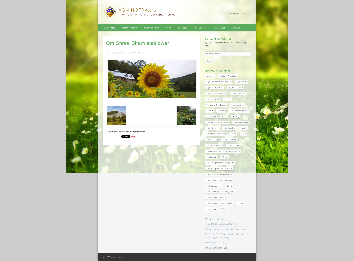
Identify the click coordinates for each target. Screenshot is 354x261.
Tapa (223, 209)
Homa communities (242, 122)
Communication (238, 105)
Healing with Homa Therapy (217, 122)
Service (230, 186)
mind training (212, 139)
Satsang (182, 27)
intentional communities (216, 134)
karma (234, 134)
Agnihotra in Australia (215, 87)
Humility (244, 128)
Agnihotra (110, 27)
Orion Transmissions (214, 145)
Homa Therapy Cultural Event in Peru (221, 224)
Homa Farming (130, 27)
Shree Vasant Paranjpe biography (219, 203)
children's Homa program (217, 105)
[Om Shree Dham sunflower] (151, 79)
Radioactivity (212, 157)
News (168, 27)
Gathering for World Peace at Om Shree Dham (225, 229)
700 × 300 (136, 53)
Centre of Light (213, 99)
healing (236, 116)
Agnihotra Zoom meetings (216, 93)
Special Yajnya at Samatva (216, 242)
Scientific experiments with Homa (220, 180)
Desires (222, 111)
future (224, 116)
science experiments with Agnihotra (220, 163)
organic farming (230, 139)
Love (244, 134)
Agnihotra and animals (229, 76)
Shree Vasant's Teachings (216, 197)
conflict (210, 111)
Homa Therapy (151, 27)
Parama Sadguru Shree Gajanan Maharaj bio (223, 151)
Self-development (214, 186)
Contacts (220, 27)
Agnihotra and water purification (219, 82)
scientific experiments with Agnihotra (221, 174)
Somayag (241, 203)
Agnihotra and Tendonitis (216, 247)
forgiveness (211, 116)
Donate (236, 27)
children (228, 99)
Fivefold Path (201, 27)
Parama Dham (234, 145)
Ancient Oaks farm (239, 93)
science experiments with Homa (219, 168)
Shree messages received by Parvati (221, 191)
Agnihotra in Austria (236, 87)
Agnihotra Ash (242, 82)
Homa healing (229, 128)
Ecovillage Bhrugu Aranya (240, 111)
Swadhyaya (211, 209)
